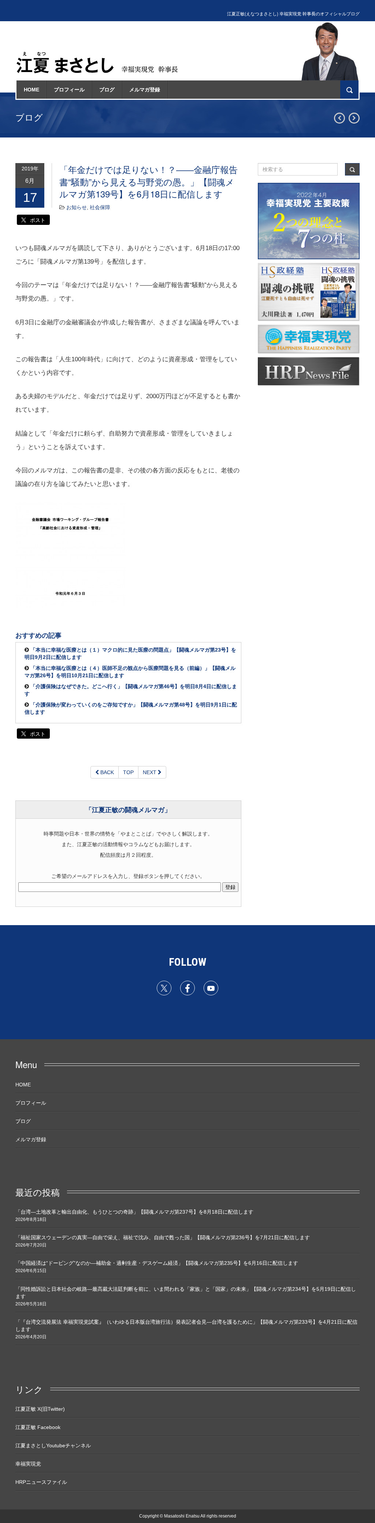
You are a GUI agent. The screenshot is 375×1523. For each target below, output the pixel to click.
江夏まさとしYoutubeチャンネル (53, 1445)
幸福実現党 (28, 1464)
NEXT (150, 772)
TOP (128, 772)
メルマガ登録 (144, 90)
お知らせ (76, 207)
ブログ (107, 90)
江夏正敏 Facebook (37, 1427)
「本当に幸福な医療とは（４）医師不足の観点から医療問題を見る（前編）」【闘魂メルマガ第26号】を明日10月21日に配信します (130, 671)
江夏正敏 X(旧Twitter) (40, 1409)
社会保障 (100, 207)
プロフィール (69, 90)
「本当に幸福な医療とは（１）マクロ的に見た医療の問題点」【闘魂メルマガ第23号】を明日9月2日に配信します (130, 653)
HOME (31, 90)
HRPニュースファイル (41, 1482)
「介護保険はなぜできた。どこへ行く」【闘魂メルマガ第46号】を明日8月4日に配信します (131, 690)
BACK (106, 772)
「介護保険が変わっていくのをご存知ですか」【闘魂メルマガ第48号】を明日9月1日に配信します (131, 708)
